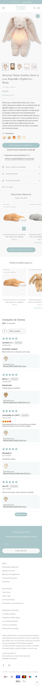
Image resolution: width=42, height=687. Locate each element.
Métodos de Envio (8, 571)
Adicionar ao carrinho (21, 145)
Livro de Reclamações (10, 621)
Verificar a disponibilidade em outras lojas (19, 159)
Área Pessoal (7, 589)
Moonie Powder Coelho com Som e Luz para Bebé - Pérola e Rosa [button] (17, 473)
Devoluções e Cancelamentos (13, 603)
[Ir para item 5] (34, 66)
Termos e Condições (9, 625)
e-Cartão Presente (9, 614)
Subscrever (21, 551)
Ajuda (4, 563)
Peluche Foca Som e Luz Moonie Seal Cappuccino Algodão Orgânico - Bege (14, 236)
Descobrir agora (27, 2)
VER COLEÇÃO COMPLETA (21, 250)
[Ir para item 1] (5, 66)
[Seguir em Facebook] (3, 665)
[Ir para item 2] (12, 66)
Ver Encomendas (8, 600)
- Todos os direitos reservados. (29, 672)
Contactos (6, 582)
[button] (6, 358)
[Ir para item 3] (20, 66)
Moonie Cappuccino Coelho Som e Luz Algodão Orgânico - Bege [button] (17, 402)
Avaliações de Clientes (10, 610)
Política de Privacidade (10, 628)
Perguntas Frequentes (10, 567)
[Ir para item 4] (27, 66)
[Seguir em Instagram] (9, 665)
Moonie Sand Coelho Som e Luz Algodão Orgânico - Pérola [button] (14, 366)
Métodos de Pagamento (11, 574)
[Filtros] (4, 331)
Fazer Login (6, 596)
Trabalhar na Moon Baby (11, 617)
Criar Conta (6, 592)
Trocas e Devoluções (9, 578)
